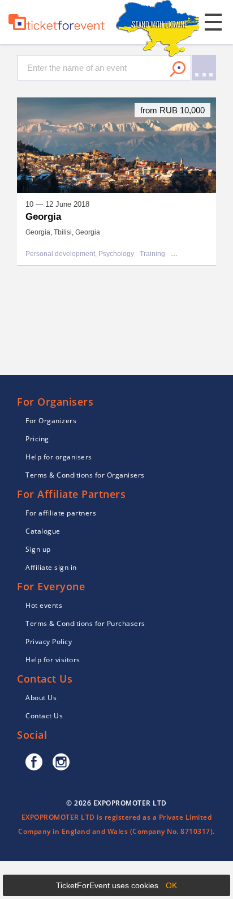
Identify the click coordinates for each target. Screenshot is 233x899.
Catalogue (43, 531)
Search (177, 69)
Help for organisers (58, 457)
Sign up (38, 549)
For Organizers (50, 420)
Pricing (37, 439)
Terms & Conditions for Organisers (85, 475)
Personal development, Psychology (79, 254)
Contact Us (44, 716)
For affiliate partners (60, 513)
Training (152, 254)
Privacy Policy (48, 641)
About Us (41, 697)
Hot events (43, 605)
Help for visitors (52, 659)
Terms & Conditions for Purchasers (85, 623)
